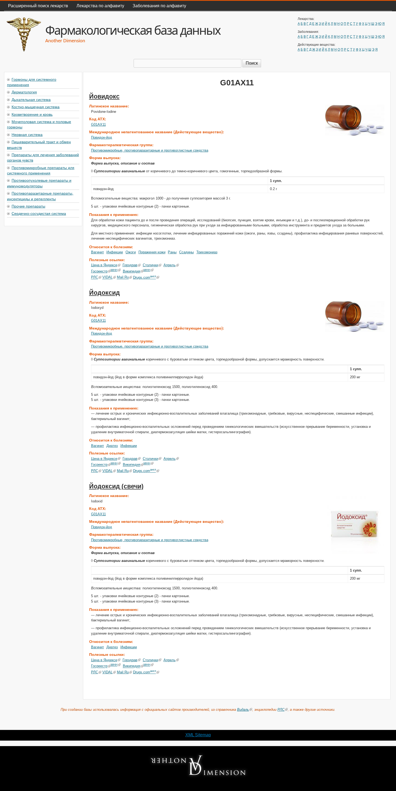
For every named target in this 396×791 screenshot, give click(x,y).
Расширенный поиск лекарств (38, 5)
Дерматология (24, 91)
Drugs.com (144, 277)
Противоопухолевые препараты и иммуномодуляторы (39, 182)
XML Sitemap (198, 735)
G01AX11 (98, 124)
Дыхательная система (31, 99)
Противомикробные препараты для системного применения (40, 170)
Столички (150, 265)
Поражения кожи (151, 252)
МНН (114, 270)
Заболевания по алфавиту (159, 5)
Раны (172, 252)
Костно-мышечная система (36, 106)
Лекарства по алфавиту (100, 5)
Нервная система (27, 134)
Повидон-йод (101, 137)
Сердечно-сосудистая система (39, 213)
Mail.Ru (123, 277)
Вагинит (97, 252)
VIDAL (107, 277)
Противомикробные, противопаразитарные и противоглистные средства (149, 150)
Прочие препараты (28, 206)
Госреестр (99, 271)
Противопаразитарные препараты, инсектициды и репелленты (40, 195)
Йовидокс (104, 96)
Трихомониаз (206, 252)
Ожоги (131, 252)
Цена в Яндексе (104, 265)
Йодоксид (104, 292)
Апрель (170, 265)
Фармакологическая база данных (132, 30)
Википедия (131, 271)
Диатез (112, 446)
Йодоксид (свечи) (116, 486)
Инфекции (114, 252)
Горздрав (130, 265)
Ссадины (186, 252)
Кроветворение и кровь (32, 114)
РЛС (94, 277)
